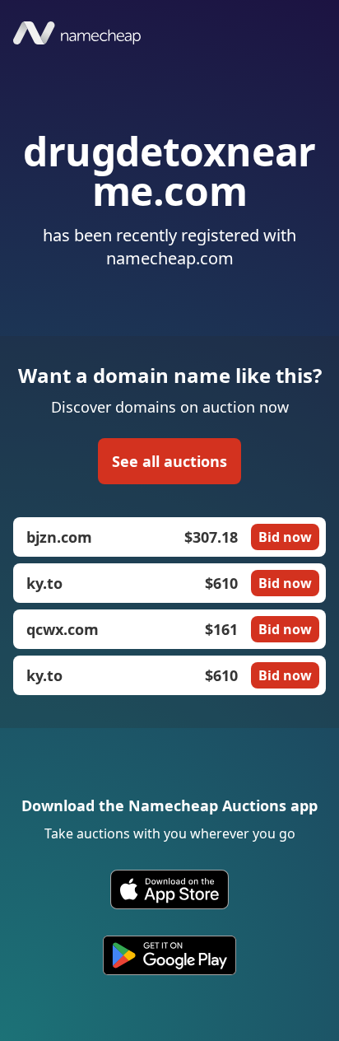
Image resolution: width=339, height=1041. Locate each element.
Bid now (285, 537)
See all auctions (169, 461)
